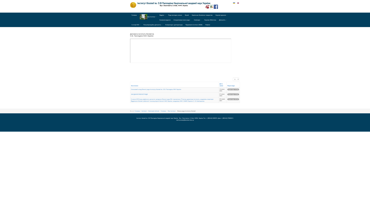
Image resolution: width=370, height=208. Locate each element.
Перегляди (231, 86)
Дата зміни (221, 85)
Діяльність (222, 20)
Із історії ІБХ (136, 25)
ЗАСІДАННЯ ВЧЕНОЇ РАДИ (139, 94)
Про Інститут (172, 111)
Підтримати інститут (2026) (193, 25)
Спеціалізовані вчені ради (182, 20)
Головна (134, 15)
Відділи (161, 15)
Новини (207, 25)
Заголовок (134, 86)
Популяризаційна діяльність (152, 25)
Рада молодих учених (175, 15)
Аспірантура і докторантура (174, 25)
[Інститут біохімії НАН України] (171, 5)
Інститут (144, 111)
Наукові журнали (220, 15)
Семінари (197, 20)
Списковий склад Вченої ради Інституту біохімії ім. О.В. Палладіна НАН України (156, 89)
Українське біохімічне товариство (202, 15)
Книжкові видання (165, 20)
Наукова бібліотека (210, 20)
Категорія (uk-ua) (153, 111)
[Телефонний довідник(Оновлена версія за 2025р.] (207, 7)
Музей (187, 15)
